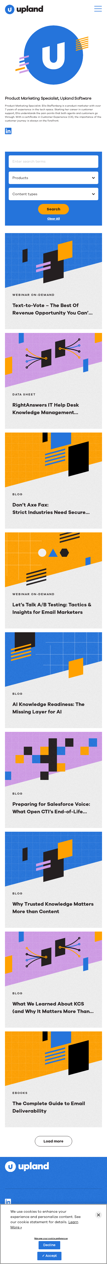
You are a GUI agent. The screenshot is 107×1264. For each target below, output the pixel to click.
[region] (53, 1234)
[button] (98, 8)
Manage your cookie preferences (50, 1238)
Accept (51, 1256)
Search (53, 209)
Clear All (53, 219)
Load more (53, 1141)
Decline (49, 1245)
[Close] (98, 1214)
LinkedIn (8, 1202)
